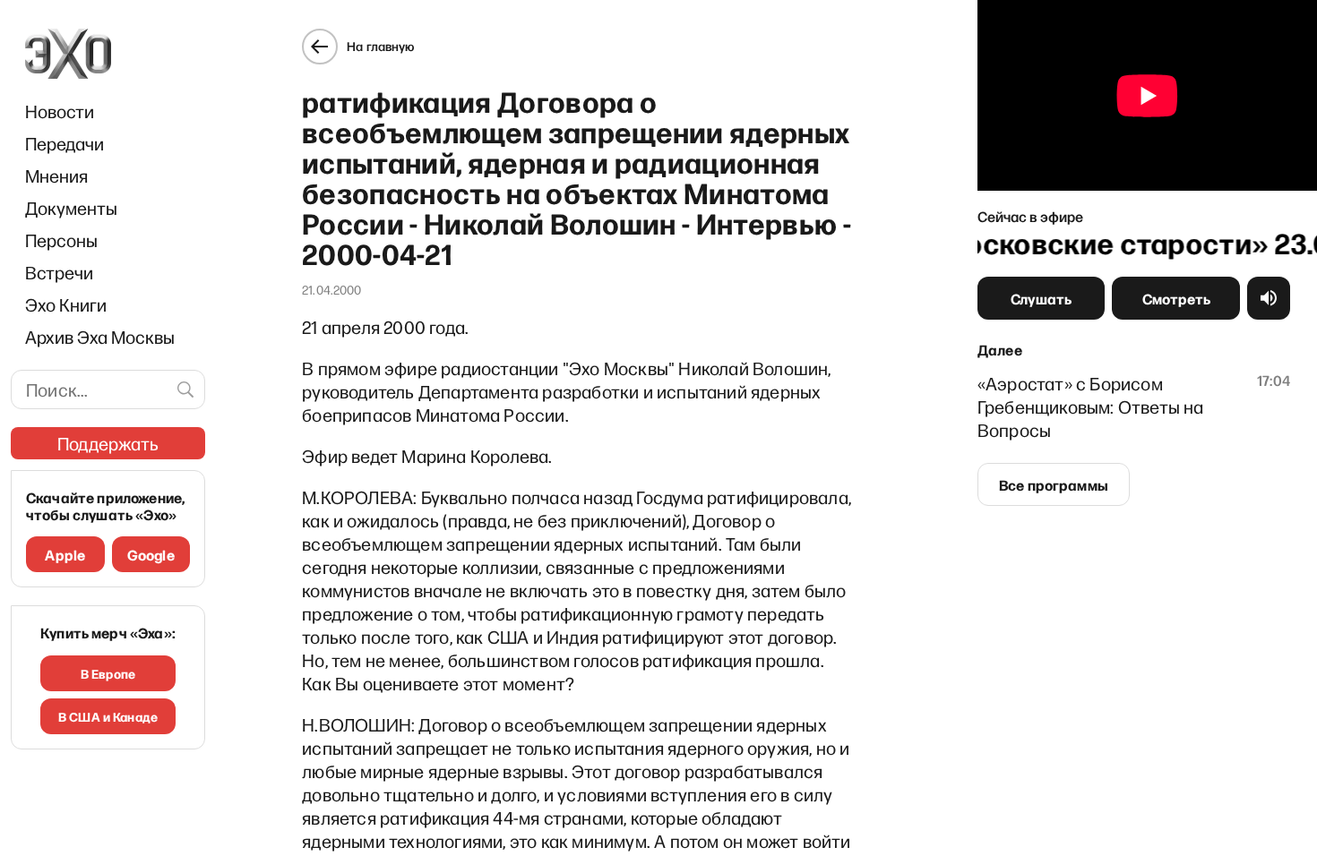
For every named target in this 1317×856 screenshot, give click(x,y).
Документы (71, 207)
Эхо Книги (66, 304)
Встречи (59, 272)
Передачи (64, 143)
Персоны (61, 240)
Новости (59, 111)
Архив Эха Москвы (100, 336)
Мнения (56, 175)
